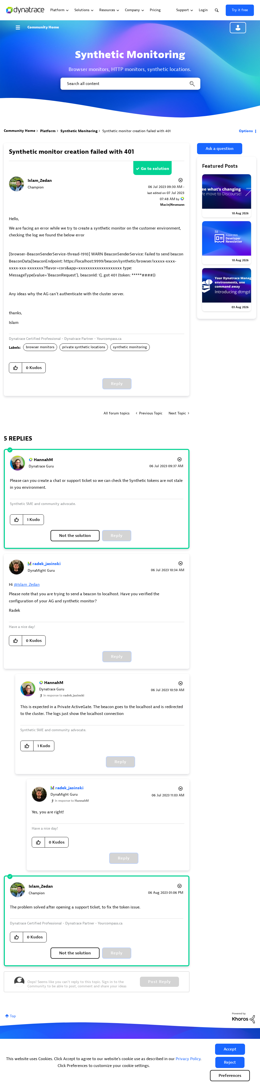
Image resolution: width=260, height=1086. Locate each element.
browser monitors (40, 347)
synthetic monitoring (130, 347)
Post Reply (159, 981)
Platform (48, 131)
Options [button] (246, 131)
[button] (230, 1049)
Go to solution (155, 168)
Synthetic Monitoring (79, 131)
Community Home (43, 27)
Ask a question (220, 148)
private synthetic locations (83, 347)
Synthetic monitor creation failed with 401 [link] (136, 131)
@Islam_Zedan (27, 584)
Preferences (230, 1075)
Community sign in (238, 27)
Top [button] (13, 1016)
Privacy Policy (188, 1058)
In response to (63, 695)
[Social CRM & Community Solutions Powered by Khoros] (243, 1017)
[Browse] (20, 27)
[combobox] (130, 84)
